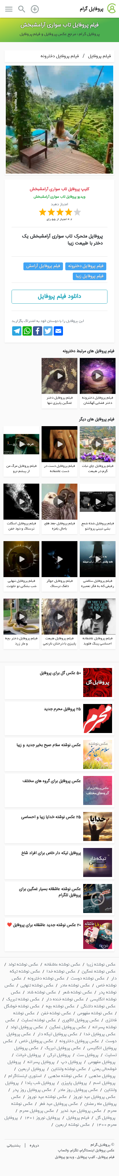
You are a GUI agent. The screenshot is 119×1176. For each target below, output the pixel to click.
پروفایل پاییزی (74, 1082)
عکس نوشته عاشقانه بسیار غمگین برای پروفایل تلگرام (50, 892)
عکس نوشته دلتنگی (98, 1006)
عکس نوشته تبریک (23, 999)
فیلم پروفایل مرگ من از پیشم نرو (21, 468)
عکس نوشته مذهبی (65, 1075)
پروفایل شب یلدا (40, 1082)
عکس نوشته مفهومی (95, 1013)
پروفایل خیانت (28, 1054)
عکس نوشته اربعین (72, 1124)
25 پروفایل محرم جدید (62, 709)
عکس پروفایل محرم (37, 1110)
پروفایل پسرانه (41, 1061)
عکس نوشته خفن (56, 1013)
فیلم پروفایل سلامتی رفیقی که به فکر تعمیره (97, 583)
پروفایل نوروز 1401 (42, 1117)
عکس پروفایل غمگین (67, 1027)
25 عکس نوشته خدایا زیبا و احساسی (51, 817)
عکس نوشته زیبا (101, 964)
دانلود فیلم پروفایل (59, 296)
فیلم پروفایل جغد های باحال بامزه (59, 526)
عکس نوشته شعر (77, 992)
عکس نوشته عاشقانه (62, 964)
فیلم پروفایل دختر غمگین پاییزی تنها (60, 400)
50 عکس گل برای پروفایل (60, 673)
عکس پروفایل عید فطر (58, 1103)
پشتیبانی (14, 1145)
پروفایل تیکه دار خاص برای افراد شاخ (51, 853)
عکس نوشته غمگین (99, 971)
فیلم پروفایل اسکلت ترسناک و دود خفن (21, 526)
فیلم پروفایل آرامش (43, 266)
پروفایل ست (87, 1054)
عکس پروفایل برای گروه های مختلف (52, 781)
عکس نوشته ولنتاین (68, 1068)
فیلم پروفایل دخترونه (60, 56)
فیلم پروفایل (99, 56)
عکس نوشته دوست (88, 978)
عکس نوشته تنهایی (37, 985)
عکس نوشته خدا (61, 971)
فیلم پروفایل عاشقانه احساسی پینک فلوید (98, 640)
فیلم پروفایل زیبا (89, 276)
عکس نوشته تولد (23, 964)
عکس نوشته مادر (75, 985)
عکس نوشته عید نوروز (47, 1096)
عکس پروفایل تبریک (63, 1047)
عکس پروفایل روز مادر (78, 1089)
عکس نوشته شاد (41, 992)
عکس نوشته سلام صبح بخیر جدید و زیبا (49, 745)
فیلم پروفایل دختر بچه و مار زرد (21, 640)
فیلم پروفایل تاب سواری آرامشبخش (60, 25)
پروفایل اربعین (31, 1068)
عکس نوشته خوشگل (22, 1006)
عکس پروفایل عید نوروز (94, 1096)
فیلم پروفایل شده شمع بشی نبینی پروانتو (97, 526)
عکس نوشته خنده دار (65, 999)
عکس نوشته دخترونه (46, 978)
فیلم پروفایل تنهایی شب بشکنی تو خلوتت (21, 583)
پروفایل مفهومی (102, 1061)
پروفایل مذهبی (102, 1075)
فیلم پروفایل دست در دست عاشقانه (59, 468)
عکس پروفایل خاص (36, 1041)
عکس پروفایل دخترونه (79, 1041)
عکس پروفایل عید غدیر (80, 1110)
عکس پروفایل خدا (100, 1034)
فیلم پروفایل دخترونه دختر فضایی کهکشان (97, 400)
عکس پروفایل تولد (26, 1027)
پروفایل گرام (91, 9)
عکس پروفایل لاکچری (80, 1020)
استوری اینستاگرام (25, 1075)
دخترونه (69, 351)
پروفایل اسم (104, 1082)
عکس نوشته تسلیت (38, 1020)
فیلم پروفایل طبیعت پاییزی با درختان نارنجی (59, 640)
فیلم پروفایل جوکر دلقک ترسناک (60, 583)
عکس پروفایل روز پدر (31, 1089)
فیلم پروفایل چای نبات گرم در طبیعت (98, 468)
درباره (34, 1145)
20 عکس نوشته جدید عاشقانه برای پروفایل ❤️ (44, 925)
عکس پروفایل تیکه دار (57, 1034)
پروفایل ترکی (58, 1054)
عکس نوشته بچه (60, 1006)
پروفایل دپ (71, 1061)
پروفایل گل (106, 1117)
